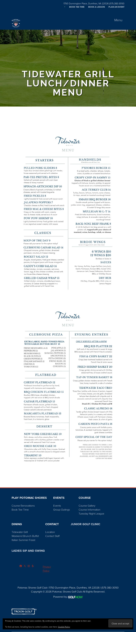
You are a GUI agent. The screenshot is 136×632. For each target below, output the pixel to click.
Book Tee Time (76, 6)
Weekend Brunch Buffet (25, 536)
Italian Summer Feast (23, 540)
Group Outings (61, 509)
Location (50, 532)
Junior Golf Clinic (85, 524)
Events (57, 505)
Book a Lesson (96, 6)
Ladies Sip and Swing (28, 551)
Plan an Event (116, 6)
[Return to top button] (131, 483)
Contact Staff (52, 536)
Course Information (89, 509)
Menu (118, 20)
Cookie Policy (64, 626)
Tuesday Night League (91, 513)
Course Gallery (87, 505)
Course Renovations (23, 505)
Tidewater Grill (20, 532)
